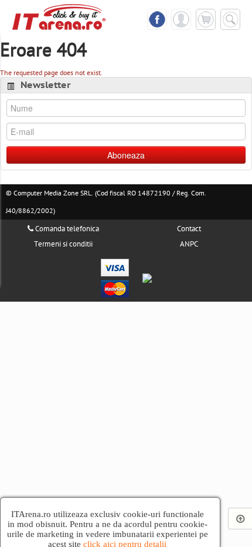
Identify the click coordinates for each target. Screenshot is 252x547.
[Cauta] (230, 19)
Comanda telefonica (66, 229)
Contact (189, 229)
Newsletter (46, 85)
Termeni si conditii (63, 244)
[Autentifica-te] (181, 19)
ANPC (189, 244)
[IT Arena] (59, 16)
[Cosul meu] (205, 19)
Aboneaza (126, 155)
